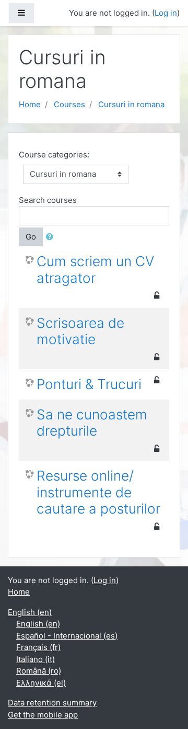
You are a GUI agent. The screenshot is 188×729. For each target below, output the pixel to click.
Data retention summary (52, 703)
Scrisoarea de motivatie (80, 331)
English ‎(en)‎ (30, 612)
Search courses (48, 200)
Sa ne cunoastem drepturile (92, 422)
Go (31, 237)
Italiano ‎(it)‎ (35, 659)
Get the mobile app (43, 715)
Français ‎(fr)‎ (38, 647)
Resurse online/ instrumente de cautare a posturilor (98, 492)
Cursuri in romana (131, 104)
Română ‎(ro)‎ (38, 671)
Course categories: (54, 155)
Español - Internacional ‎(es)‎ (67, 636)
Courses (69, 104)
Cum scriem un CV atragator (95, 269)
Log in (166, 13)
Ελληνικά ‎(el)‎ (41, 683)
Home (30, 104)
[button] (51, 237)
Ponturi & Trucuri (89, 384)
